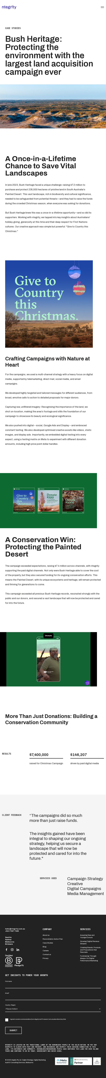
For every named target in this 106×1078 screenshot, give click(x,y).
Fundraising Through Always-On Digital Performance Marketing (89, 958)
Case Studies (48, 943)
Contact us (47, 954)
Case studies (13, 28)
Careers (46, 951)
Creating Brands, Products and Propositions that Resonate (90, 950)
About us (46, 935)
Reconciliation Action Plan (53, 939)
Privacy (45, 958)
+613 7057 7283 (12, 931)
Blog (44, 947)
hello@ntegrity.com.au (15, 929)
